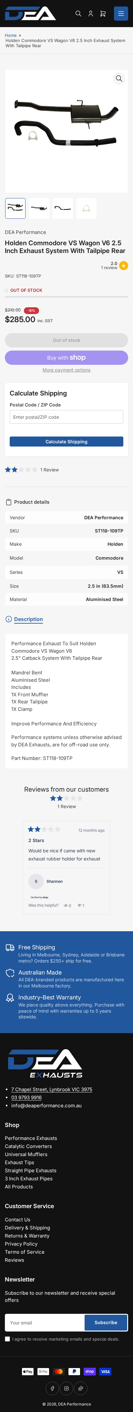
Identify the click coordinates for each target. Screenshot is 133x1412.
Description (28, 619)
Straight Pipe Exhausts (30, 1170)
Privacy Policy (21, 1244)
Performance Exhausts (31, 1138)
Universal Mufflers (26, 1154)
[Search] (78, 13)
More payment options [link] (66, 370)
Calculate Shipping (66, 441)
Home (11, 35)
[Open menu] (121, 13)
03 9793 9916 (26, 1097)
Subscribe (106, 1322)
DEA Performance (25, 232)
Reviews (14, 1260)
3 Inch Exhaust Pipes (29, 1178)
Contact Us (17, 1220)
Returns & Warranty (27, 1236)
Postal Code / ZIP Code (35, 404)
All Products (19, 1187)
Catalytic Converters (28, 1146)
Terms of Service (25, 1252)
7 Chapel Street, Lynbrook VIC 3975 (51, 1089)
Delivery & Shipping (27, 1228)
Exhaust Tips (19, 1162)
